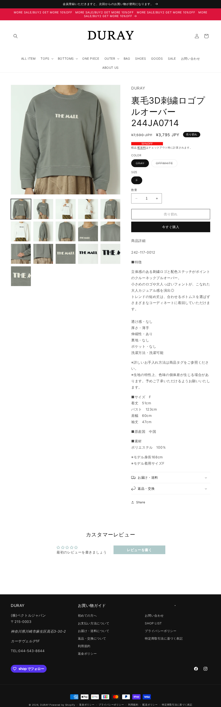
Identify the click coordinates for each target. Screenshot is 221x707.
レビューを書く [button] (139, 550)
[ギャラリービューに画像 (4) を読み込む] (88, 209)
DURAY (44, 704)
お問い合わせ (154, 615)
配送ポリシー (150, 704)
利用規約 (84, 646)
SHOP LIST (153, 623)
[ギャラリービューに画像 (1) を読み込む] (21, 209)
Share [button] (140, 502)
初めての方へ (87, 615)
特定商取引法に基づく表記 (164, 638)
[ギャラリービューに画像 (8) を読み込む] (65, 231)
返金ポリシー (87, 653)
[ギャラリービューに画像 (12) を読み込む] (43, 254)
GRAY (141, 164)
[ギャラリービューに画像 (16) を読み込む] (21, 276)
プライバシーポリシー (160, 631)
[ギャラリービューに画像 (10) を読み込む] (110, 231)
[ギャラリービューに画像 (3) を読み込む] (65, 209)
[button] (15, 36)
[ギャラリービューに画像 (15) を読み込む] (110, 254)
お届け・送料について (93, 631)
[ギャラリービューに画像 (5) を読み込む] (110, 209)
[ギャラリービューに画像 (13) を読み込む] (65, 254)
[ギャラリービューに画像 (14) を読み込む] (88, 254)
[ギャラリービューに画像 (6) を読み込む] (21, 231)
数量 (134, 190)
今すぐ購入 (170, 227)
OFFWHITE (166, 164)
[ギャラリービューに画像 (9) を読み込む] (88, 231)
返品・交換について (92, 638)
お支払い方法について (93, 623)
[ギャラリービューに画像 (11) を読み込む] (21, 254)
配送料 (141, 147)
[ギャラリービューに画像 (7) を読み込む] (43, 231)
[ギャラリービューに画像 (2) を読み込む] (43, 209)
